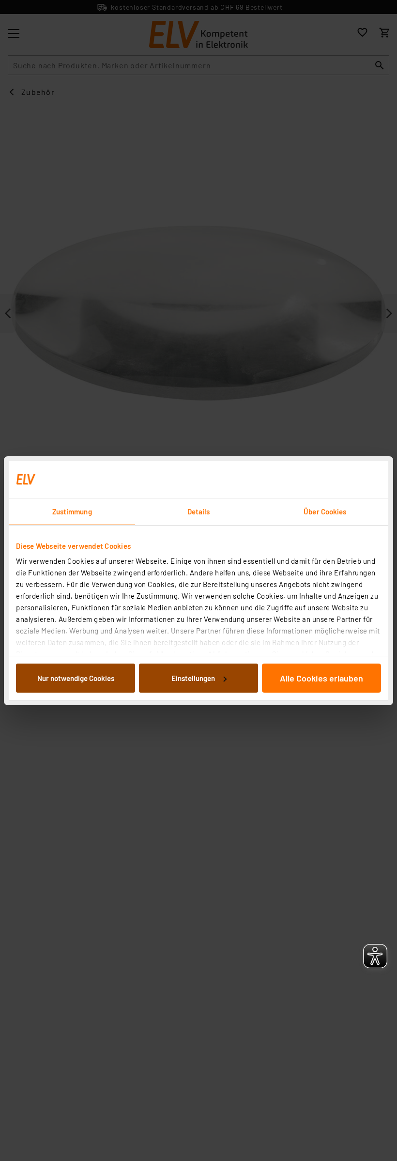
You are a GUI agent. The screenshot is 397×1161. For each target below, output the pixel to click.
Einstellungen (193, 678)
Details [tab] (198, 511)
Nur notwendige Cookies (75, 678)
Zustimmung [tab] (72, 511)
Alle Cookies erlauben (321, 678)
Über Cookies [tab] (325, 511)
